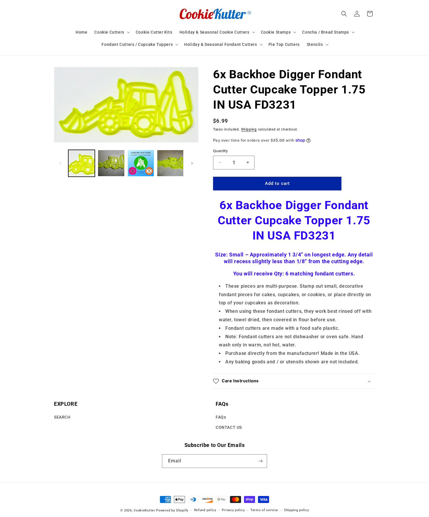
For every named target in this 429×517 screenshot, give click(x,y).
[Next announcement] (373, 61)
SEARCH (62, 417)
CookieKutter (144, 510)
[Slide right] (192, 163)
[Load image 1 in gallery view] (81, 163)
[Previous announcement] (56, 61)
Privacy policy (233, 510)
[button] (111, 32)
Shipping (249, 129)
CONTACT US (229, 427)
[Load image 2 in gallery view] (111, 163)
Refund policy (205, 510)
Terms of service (264, 510)
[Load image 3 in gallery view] (141, 163)
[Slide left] (60, 163)
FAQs (221, 417)
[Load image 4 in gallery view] (170, 163)
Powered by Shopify (172, 510)
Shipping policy (296, 510)
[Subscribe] (260, 461)
